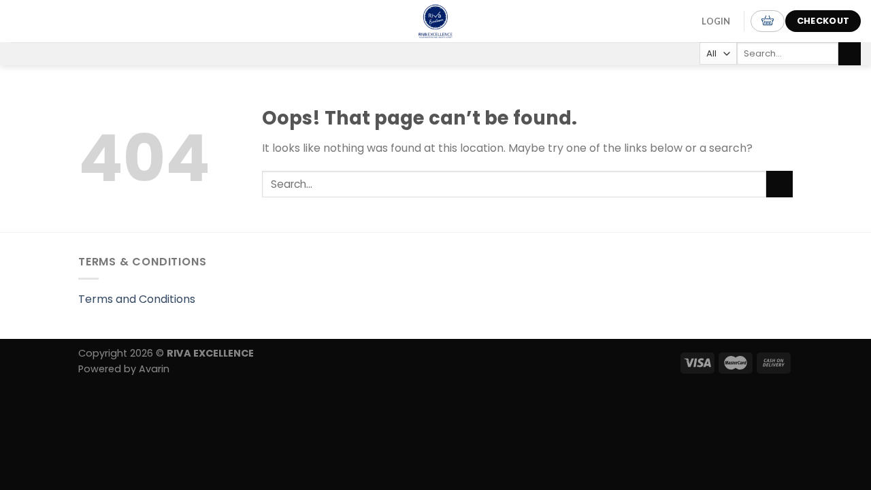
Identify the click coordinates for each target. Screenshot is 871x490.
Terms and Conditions (136, 299)
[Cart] (768, 21)
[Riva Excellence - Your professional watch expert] (435, 21)
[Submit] (849, 53)
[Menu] (26, 21)
